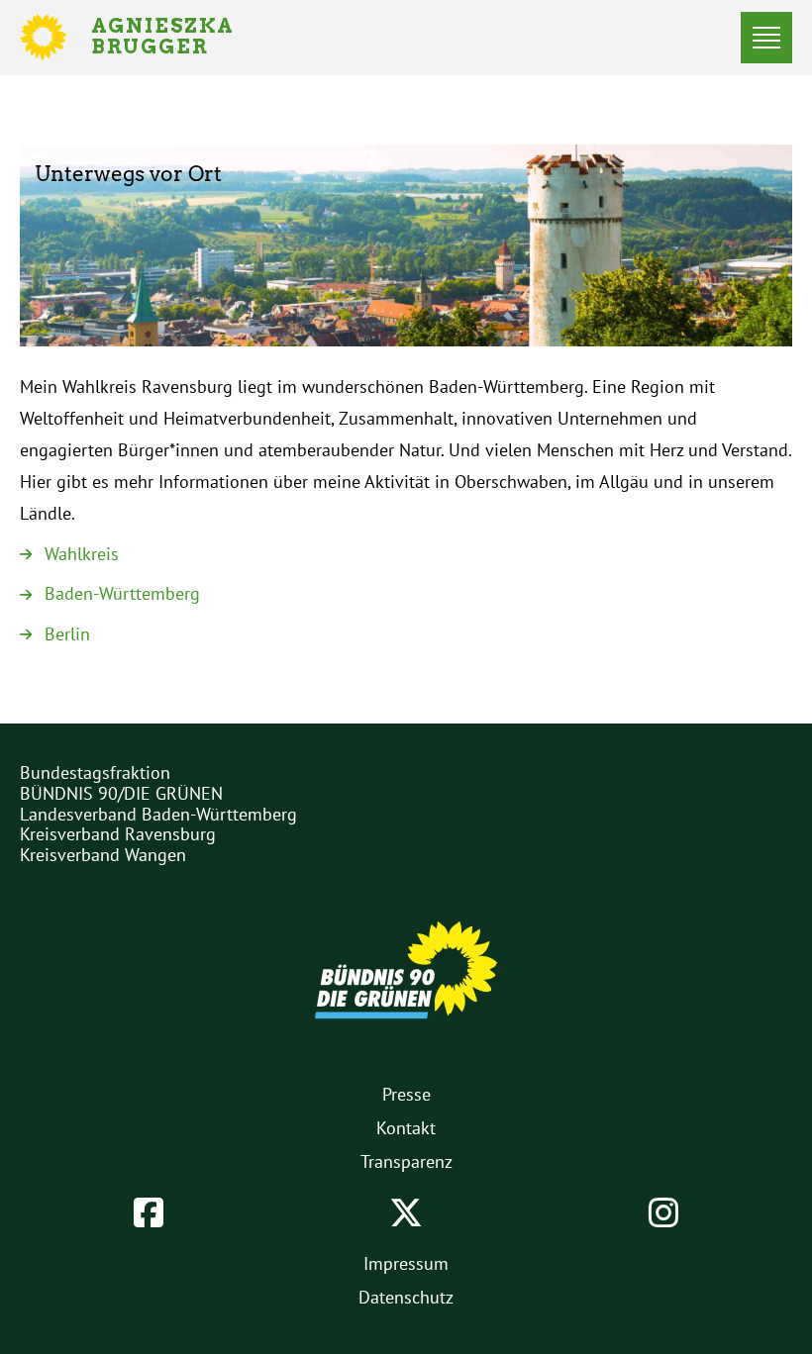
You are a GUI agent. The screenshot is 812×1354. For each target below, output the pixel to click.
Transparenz (406, 1161)
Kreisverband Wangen (103, 854)
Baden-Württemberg (122, 593)
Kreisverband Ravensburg (118, 833)
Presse (406, 1094)
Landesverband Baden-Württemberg (158, 814)
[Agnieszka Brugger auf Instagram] (663, 1212)
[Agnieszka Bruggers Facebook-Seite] (148, 1212)
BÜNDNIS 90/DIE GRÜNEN (121, 793)
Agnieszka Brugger (174, 37)
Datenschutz (406, 1297)
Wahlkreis (82, 553)
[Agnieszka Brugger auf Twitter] (406, 1212)
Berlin (67, 634)
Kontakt (406, 1127)
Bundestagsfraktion (95, 772)
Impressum (406, 1263)
